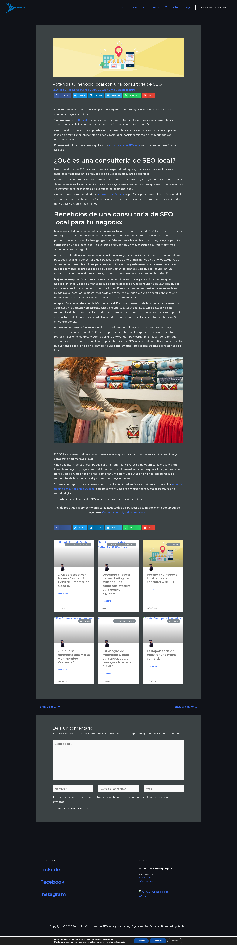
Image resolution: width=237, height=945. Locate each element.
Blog (186, 7)
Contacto (171, 7)
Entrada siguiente (187, 706)
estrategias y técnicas (110, 194)
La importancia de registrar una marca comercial (162, 654)
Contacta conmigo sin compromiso (124, 512)
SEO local (59, 89)
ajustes (122, 942)
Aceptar (141, 940)
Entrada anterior (48, 706)
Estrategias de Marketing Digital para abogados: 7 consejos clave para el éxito (117, 658)
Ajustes (174, 940)
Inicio (122, 7)
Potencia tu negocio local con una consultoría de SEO (162, 578)
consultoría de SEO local (125, 145)
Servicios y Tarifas (144, 7)
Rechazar (158, 940)
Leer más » (63, 593)
